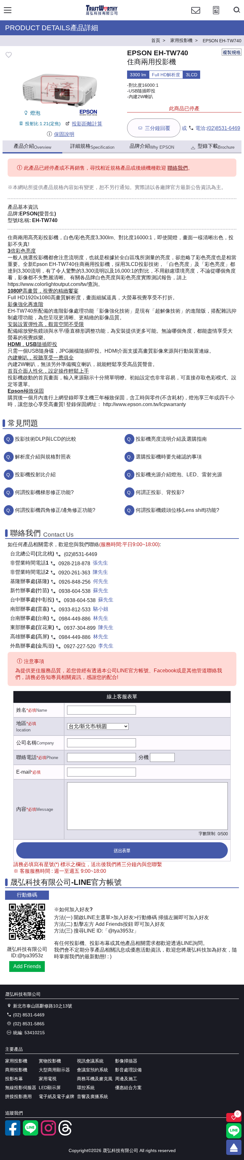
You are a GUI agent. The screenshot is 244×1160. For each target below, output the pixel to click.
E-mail (23, 772)
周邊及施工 (126, 1078)
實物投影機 (50, 1060)
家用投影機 (16, 1060)
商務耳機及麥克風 (94, 1078)
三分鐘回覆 (157, 128)
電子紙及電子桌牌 (56, 1096)
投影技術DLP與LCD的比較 (45, 439)
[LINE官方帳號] (30, 1133)
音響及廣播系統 (92, 1096)
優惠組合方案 (128, 1087)
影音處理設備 (128, 1069)
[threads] (66, 1133)
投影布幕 (14, 1078)
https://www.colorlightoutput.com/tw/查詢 (53, 284)
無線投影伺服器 (20, 1087)
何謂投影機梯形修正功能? (44, 492)
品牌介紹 (152, 146)
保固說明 (64, 134)
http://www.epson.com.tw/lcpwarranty (144, 404)
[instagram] (48, 1133)
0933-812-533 (75, 609)
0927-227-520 (80, 646)
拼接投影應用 (18, 1096)
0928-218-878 (74, 563)
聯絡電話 (26, 757)
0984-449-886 (75, 618)
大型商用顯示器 (54, 1069)
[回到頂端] (233, 1147)
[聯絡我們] (195, 16)
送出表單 (122, 850)
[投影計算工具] (216, 16)
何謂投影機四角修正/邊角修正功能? (55, 510)
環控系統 (86, 1087)
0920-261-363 (74, 572)
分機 (144, 757)
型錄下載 (216, 146)
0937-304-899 (80, 628)
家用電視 (48, 1078)
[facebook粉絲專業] (12, 1133)
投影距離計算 (87, 123)
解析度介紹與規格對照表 (43, 456)
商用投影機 (16, 1069)
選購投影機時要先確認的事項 (169, 456)
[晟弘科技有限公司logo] (102, 14)
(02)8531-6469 (223, 128)
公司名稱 (26, 742)
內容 (21, 809)
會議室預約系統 (92, 1069)
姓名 (21, 710)
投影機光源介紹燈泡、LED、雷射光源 (179, 474)
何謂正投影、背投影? (160, 492)
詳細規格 (92, 146)
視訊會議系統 (90, 1060)
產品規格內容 (58, 187)
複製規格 (232, 52)
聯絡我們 (177, 168)
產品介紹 (32, 146)
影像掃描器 (126, 1060)
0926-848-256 (75, 582)
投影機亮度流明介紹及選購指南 (171, 439)
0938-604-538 (75, 591)
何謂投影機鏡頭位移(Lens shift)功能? (177, 510)
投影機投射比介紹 (35, 474)
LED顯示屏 (50, 1087)
